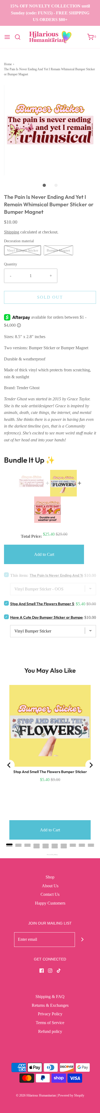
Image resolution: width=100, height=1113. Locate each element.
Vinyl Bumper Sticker (22, 250)
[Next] (90, 765)
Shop (50, 877)
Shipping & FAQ (50, 996)
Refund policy (50, 1031)
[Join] (82, 939)
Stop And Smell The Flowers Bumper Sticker (47, 603)
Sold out (50, 297)
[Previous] (9, 765)
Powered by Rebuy (50, 854)
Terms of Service (50, 1022)
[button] (50, 130)
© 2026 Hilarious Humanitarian (36, 1095)
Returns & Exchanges (50, 1005)
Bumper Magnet (58, 250)
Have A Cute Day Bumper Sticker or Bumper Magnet (54, 617)
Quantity (10, 264)
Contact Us (50, 894)
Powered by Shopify (71, 1095)
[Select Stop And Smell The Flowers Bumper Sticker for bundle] (6, 603)
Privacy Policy (50, 1014)
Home (8, 64)
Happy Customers (50, 903)
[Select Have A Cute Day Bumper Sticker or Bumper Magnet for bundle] (6, 616)
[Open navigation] (7, 37)
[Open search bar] (19, 37)
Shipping (11, 232)
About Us (50, 886)
